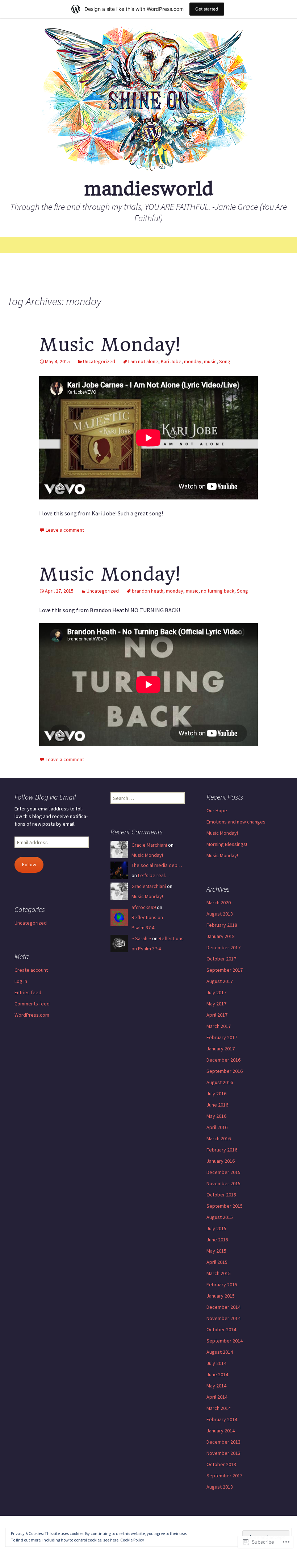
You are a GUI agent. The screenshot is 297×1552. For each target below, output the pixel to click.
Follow (29, 864)
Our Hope (216, 810)
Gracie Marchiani (149, 845)
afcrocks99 (143, 907)
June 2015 (217, 1239)
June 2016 (217, 1104)
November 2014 (223, 1318)
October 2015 (221, 1194)
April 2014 (216, 1397)
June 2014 (217, 1374)
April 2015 (216, 1262)
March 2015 (218, 1273)
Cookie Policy (132, 1540)
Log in (20, 981)
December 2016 (223, 1060)
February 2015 (221, 1284)
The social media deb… (156, 865)
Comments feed (32, 1003)
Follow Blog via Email (45, 796)
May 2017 (216, 1003)
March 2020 (218, 902)
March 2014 (218, 1408)
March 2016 (218, 1138)
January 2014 (220, 1430)
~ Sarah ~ (141, 938)
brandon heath (147, 591)
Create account (31, 970)
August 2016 (219, 1082)
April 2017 (216, 1015)
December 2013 (223, 1442)
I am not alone (143, 361)
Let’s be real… (154, 875)
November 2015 (223, 1183)
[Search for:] (283, 245)
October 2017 (221, 958)
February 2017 (221, 1037)
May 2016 (216, 1116)
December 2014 (223, 1307)
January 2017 (220, 1048)
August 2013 (219, 1486)
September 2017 (224, 970)
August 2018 (219, 913)
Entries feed (27, 992)
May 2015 (216, 1251)
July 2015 (216, 1228)
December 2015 (223, 1172)
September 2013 (224, 1475)
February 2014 (221, 1419)
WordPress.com (31, 1015)
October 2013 (221, 1464)
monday (192, 361)
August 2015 (219, 1217)
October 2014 (221, 1329)
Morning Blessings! (226, 844)
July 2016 (216, 1093)
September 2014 (224, 1340)
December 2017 (223, 947)
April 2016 (216, 1127)
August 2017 (219, 981)
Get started (206, 9)
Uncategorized (99, 361)
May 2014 (216, 1385)
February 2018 (221, 925)
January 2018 (220, 936)
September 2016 (224, 1071)
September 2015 (224, 1206)
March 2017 (218, 1026)
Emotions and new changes (235, 821)
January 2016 (220, 1161)
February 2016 (221, 1149)
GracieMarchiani (148, 886)
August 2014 (219, 1352)
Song (224, 361)
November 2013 (223, 1453)
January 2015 (220, 1295)
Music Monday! (110, 345)
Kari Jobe (171, 361)
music (210, 361)
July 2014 (216, 1363)
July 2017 (216, 992)
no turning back (217, 591)
